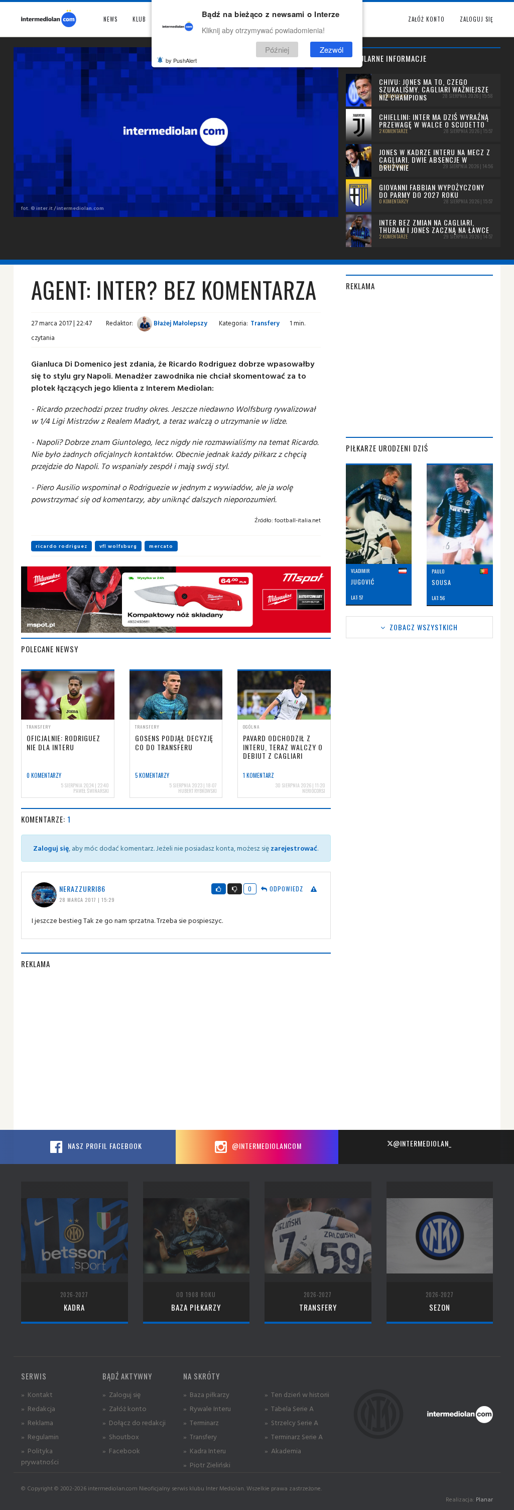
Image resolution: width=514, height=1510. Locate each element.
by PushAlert (181, 60)
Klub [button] (139, 19)
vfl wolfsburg (118, 546)
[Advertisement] (176, 1049)
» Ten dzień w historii (297, 1394)
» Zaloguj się (121, 1394)
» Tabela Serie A (289, 1408)
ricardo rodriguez (61, 546)
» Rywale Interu (207, 1408)
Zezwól (331, 49)
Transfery (265, 323)
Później (277, 49)
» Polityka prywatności (40, 1456)
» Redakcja (38, 1408)
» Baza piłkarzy (206, 1394)
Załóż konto (426, 19)
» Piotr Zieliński (206, 1464)
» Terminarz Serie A (294, 1436)
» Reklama (37, 1422)
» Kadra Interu (204, 1450)
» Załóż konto (124, 1408)
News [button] (110, 19)
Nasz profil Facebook (104, 1145)
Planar (484, 1499)
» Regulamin (40, 1436)
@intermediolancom (266, 1145)
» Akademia (283, 1450)
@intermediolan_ (422, 1143)
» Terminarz (201, 1422)
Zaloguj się (476, 19)
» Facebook (121, 1450)
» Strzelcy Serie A (291, 1422)
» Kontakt (37, 1394)
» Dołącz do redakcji (134, 1422)
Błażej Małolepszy (179, 323)
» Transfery (200, 1436)
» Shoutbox (120, 1436)
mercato (161, 546)
